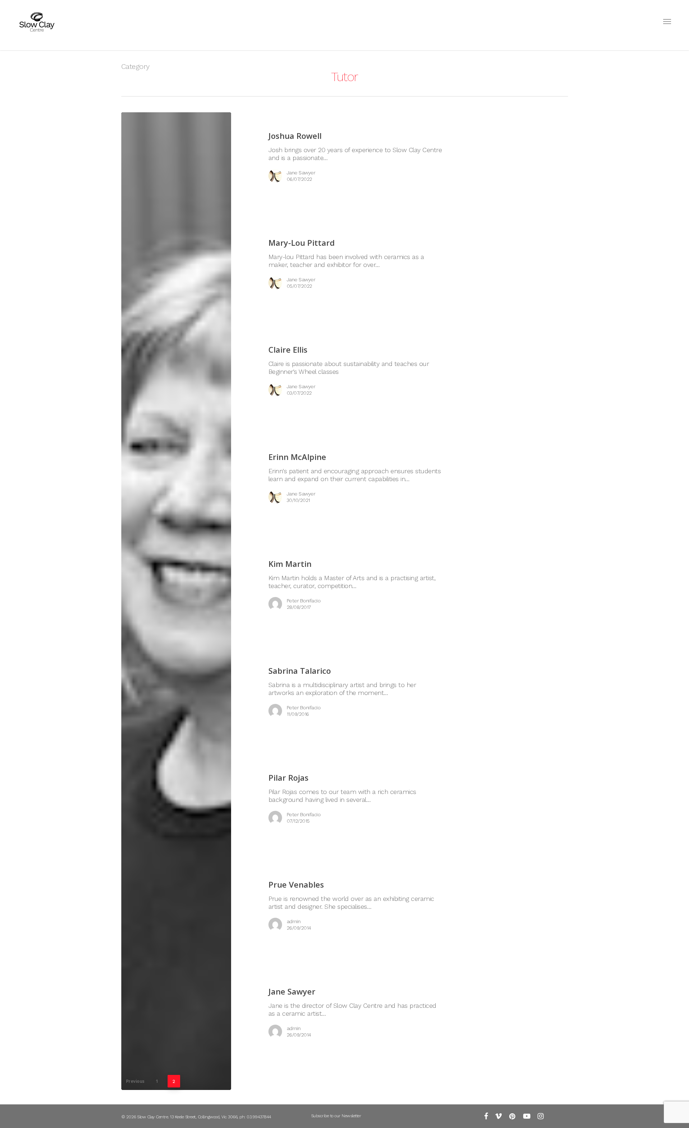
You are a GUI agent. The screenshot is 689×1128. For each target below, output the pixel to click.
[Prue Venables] (347, 905)
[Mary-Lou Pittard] (347, 263)
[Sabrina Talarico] (347, 691)
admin (294, 921)
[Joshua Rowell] (347, 156)
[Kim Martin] (347, 584)
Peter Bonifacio (304, 600)
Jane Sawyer (301, 172)
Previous (135, 1081)
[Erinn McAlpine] (347, 477)
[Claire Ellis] (347, 370)
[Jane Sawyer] (176, 601)
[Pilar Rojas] (347, 798)
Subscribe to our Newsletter (336, 1115)
